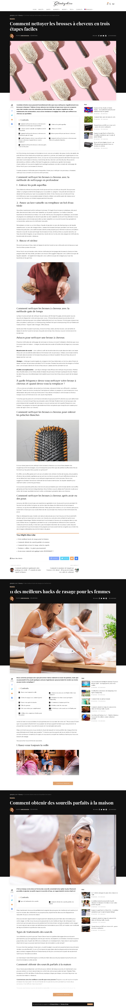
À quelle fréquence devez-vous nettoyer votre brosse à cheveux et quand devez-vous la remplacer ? (32, 140)
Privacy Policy (54, 1004)
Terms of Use (64, 1004)
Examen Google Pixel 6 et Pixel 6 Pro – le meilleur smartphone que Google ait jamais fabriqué (104, 135)
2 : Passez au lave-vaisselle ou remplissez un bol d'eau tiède (32, 129)
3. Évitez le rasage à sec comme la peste (31, 697)
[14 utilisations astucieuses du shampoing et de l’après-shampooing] (86, 693)
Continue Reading (63, 783)
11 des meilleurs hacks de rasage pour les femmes (33, 539)
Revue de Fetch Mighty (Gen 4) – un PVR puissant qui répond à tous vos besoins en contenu (104, 144)
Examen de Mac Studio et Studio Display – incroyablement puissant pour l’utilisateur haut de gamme (104, 109)
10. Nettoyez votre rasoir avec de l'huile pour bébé (62, 709)
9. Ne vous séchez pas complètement (30, 708)
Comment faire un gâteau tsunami (100, 699)
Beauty (12, 18)
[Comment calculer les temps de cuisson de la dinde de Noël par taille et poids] (86, 709)
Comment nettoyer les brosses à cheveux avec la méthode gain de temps (32, 134)
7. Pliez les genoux (25, 705)
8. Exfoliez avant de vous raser (59, 705)
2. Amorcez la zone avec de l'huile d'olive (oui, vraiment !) (62, 693)
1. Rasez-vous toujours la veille (28, 692)
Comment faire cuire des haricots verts (104, 117)
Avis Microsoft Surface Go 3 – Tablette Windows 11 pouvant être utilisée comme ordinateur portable (104, 716)
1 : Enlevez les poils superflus (58, 124)
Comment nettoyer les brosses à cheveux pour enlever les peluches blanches (62, 139)
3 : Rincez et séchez (56, 128)
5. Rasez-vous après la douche (28, 702)
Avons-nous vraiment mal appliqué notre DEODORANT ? (35, 551)
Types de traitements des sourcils (29, 901)
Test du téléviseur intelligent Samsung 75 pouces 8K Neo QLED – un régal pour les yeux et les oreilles (104, 683)
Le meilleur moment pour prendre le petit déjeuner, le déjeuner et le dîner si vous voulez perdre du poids (104, 902)
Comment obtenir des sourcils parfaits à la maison (33, 542)
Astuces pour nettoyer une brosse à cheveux (63, 133)
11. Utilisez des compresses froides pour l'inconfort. (30, 714)
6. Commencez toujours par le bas (60, 702)
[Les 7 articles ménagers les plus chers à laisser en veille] (86, 895)
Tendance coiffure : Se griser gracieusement (32, 548)
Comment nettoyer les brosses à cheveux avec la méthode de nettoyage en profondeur (32, 124)
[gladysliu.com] (63, 3)
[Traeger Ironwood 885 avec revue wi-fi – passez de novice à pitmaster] (88, 127)
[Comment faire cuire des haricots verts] (88, 119)
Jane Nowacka (25, 35)
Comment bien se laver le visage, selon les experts (33, 545)
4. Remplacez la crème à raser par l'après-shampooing (61, 698)
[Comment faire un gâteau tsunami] (86, 701)
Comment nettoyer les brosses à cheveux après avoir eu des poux (32, 145)
